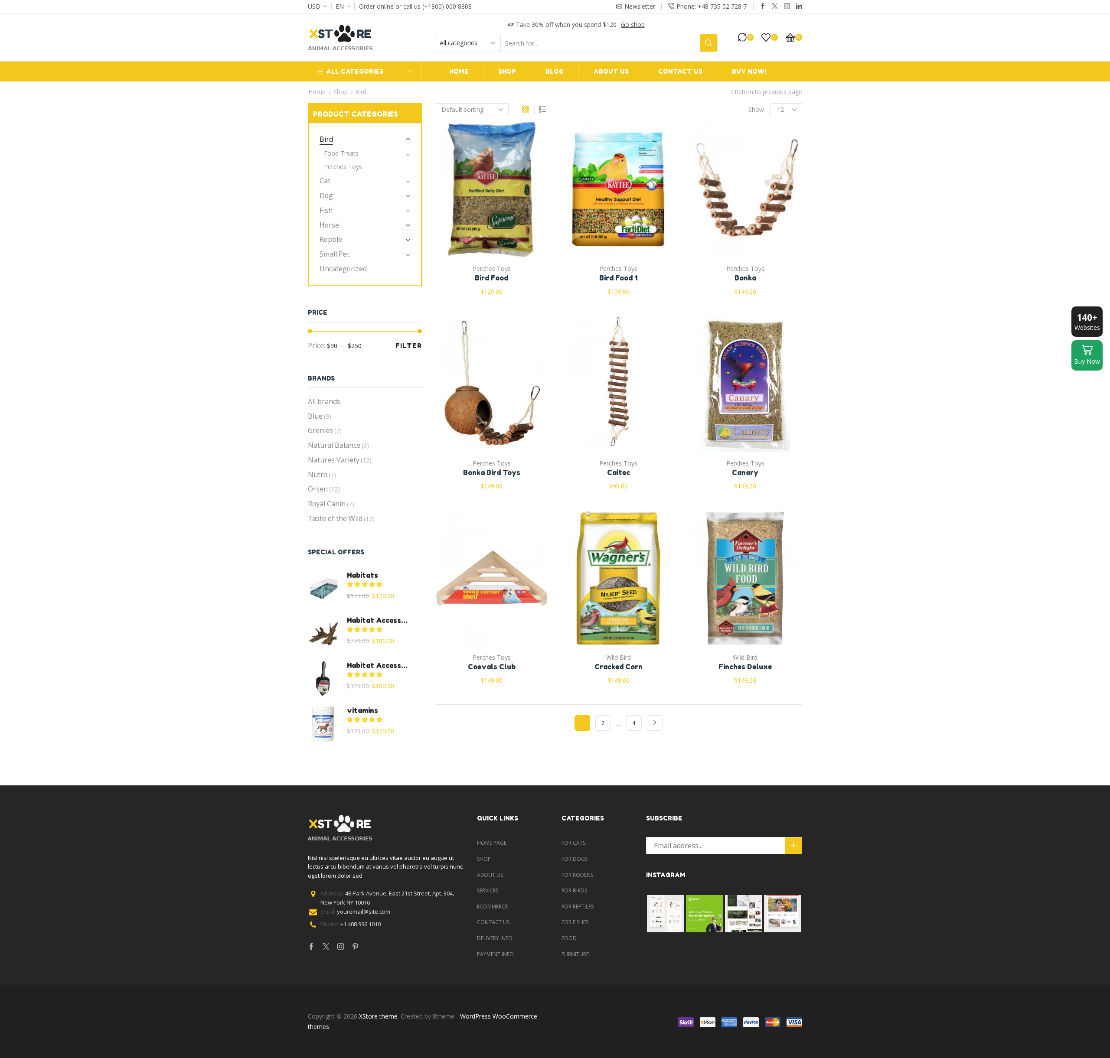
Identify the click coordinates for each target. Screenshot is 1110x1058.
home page (491, 842)
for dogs (575, 859)
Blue (319, 416)
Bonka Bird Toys (491, 472)
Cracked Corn (618, 666)
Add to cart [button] (482, 193)
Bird (326, 139)
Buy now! (749, 71)
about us (490, 875)
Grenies (325, 430)
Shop (507, 71)
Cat (325, 181)
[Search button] (708, 43)
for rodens (577, 875)
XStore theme (378, 1016)
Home (459, 71)
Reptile (331, 239)
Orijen (324, 489)
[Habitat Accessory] (323, 633)
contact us (493, 922)
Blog (554, 71)
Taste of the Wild (341, 518)
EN (340, 6)
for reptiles (578, 906)
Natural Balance (338, 445)
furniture (575, 954)
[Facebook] (763, 6)
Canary (745, 472)
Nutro (322, 474)
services (487, 890)
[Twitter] (775, 6)
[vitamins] (323, 724)
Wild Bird (618, 657)
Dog (326, 195)
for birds (574, 890)
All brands (324, 401)
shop (484, 859)
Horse (329, 225)
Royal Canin (331, 503)
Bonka (745, 277)
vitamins (362, 710)
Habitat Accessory (379, 620)
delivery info (495, 938)
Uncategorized (343, 268)
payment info (495, 954)
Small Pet (334, 254)
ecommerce (492, 906)
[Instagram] (787, 6)
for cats (573, 842)
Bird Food (491, 277)
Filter (408, 345)
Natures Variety (340, 460)
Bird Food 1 (618, 277)
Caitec (618, 472)
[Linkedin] (799, 6)
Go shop (633, 24)
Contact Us (680, 71)
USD (314, 6)
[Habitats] (323, 588)
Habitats (362, 575)
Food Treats (341, 153)
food (569, 938)
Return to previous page (768, 92)
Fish (326, 210)
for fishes (575, 922)
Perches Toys (492, 268)
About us (611, 71)
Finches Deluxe (745, 666)
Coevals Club (492, 666)
